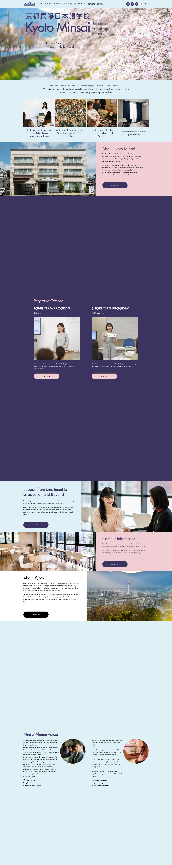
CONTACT (81, 4)
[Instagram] (128, 4)
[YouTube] (136, 4)
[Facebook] (132, 4)
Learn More (115, 185)
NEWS (66, 4)
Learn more (46, 376)
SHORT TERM (58, 4)
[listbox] (145, 4)
